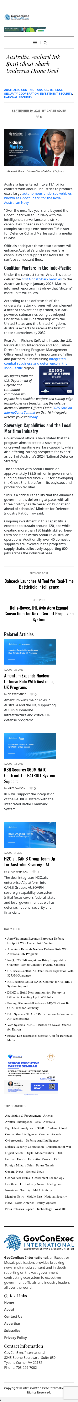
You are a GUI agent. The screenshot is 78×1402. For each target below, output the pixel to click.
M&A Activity (42, 1190)
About (9, 1309)
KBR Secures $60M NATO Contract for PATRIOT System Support (29, 775)
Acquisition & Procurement (23, 1115)
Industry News (34, 1184)
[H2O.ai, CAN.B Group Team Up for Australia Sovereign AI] (30, 835)
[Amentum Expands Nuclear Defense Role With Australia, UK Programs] (30, 652)
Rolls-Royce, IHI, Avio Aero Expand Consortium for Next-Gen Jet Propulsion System (39, 613)
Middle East (34, 1196)
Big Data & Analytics (19, 1128)
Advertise (12, 1323)
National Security (18, 97)
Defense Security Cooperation (24, 1146)
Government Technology (48, 1178)
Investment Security (56, 93)
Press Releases (14, 1209)
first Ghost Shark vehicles (42, 279)
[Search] (45, 43)
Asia (38, 1122)
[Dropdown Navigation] (35, 42)
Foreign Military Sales (19, 1165)
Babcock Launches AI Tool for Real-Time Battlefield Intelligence (39, 584)
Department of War (58, 1146)
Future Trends (45, 1165)
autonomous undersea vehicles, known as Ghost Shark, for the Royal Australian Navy (38, 198)
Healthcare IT (14, 1184)
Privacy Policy (15, 1337)
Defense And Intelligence (42, 1140)
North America (24, 1202)
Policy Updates (46, 1202)
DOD (60, 1153)
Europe (10, 1159)
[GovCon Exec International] (16, 17)
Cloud (63, 1128)
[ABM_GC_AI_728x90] (25, 29)
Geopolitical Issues (17, 1178)
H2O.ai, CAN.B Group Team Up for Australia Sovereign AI (29, 861)
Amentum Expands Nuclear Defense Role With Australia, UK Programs (29, 681)
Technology (44, 1209)
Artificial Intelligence (18, 1122)
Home (9, 1302)
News (8, 1202)
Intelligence (54, 1184)
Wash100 (60, 1209)
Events (21, 1159)
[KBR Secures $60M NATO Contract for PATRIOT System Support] (30, 746)
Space (30, 1209)
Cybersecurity (14, 1140)
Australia (12, 90)
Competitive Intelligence (21, 1134)
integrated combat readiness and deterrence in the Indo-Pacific (35, 363)
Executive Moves (39, 1159)
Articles (48, 1115)
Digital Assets (14, 1153)
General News (14, 1171)
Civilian (52, 1128)
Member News (14, 1196)
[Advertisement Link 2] (31, 1073)
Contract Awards (34, 90)
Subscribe (12, 1330)
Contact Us (13, 1316)
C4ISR (40, 1128)
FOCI (55, 1159)
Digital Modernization (40, 1153)
